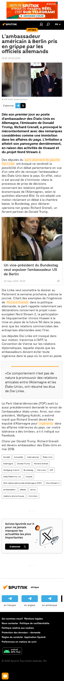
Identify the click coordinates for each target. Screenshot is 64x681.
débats (23, 489)
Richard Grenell (17, 302)
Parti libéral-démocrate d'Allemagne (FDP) (22, 483)
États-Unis (47, 457)
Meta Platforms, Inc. (12, 476)
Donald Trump (23, 463)
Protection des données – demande (21, 632)
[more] (58, 280)
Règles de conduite (12, 637)
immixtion (33, 496)
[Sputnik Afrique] (10, 25)
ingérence (45, 423)
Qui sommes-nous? (12, 618)
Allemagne (8, 463)
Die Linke (41, 470)
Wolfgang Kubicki (11, 470)
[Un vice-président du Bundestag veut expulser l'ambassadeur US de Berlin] (32, 239)
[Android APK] (12, 651)
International (33, 457)
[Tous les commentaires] (5, 676)
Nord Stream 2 (53, 483)
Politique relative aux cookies (18, 627)
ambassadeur (9, 489)
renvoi (33, 489)
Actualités (18, 457)
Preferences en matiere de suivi (19, 641)
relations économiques (13, 496)
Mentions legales (33, 618)
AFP (51, 470)
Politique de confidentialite (34, 623)
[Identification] (41, 24)
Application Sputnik (35, 637)
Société (6, 457)
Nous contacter (10, 623)
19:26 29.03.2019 (11, 58)
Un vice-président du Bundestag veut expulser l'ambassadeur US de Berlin (31, 269)
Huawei (29, 476)
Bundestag (28, 470)
